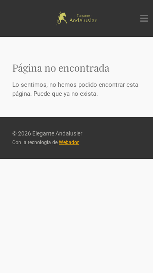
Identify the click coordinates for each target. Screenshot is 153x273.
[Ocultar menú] (144, 18)
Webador (69, 142)
